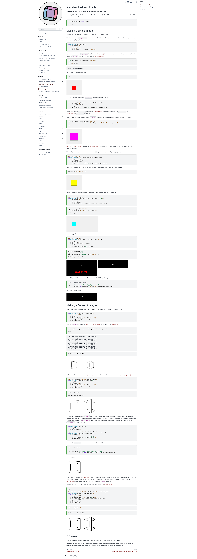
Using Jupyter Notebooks (46, 84)
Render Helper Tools (44, 89)
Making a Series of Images (147, 7)
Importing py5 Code (44, 70)
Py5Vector (41, 138)
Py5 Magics (42, 141)
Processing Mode (43, 68)
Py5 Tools (41, 143)
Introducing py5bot (44, 86)
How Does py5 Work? (44, 152)
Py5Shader (42, 126)
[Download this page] (130, 2)
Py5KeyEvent (42, 136)
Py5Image (41, 121)
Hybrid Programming (44, 65)
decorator (78, 146)
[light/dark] (136, 1)
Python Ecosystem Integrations (47, 81)
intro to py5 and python (45, 79)
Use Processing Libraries (45, 105)
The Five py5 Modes (44, 60)
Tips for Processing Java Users (47, 55)
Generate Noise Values (45, 100)
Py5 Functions (42, 145)
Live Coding (42, 72)
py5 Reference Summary (45, 114)
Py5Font (41, 131)
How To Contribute (44, 44)
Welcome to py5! (43, 33)
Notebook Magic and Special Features (49, 91)
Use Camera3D (43, 97)
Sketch (41, 116)
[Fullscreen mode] (133, 1)
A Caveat (142, 9)
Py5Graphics (42, 119)
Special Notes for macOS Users (47, 58)
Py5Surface (42, 128)
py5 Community (43, 41)
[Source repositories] (128, 2)
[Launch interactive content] (125, 2)
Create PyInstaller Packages (46, 107)
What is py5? (42, 39)
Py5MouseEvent (43, 133)
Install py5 (41, 53)
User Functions (43, 63)
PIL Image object (99, 56)
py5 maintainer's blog (44, 46)
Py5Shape (41, 123)
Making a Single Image (146, 4)
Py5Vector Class (43, 102)
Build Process (42, 154)
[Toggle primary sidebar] (66, 1)
